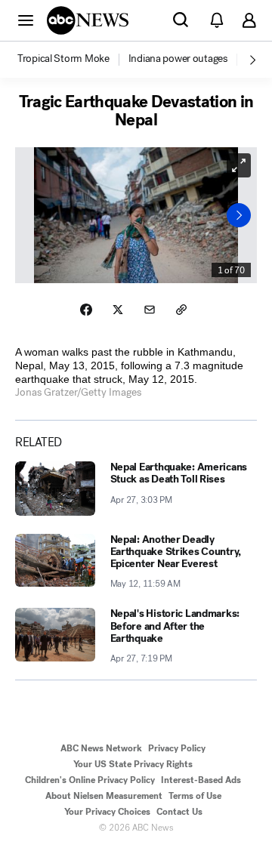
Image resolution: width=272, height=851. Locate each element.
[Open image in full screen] (239, 165)
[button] (25, 19)
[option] (71, 60)
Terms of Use (194, 796)
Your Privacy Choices (107, 812)
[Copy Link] (181, 309)
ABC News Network (101, 748)
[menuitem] (63, 59)
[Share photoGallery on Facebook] (86, 309)
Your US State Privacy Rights (133, 764)
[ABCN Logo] (87, 20)
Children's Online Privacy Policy (90, 780)
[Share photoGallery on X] (118, 309)
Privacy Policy (177, 748)
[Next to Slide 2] (239, 215)
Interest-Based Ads (201, 780)
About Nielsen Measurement (103, 796)
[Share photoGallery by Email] (149, 309)
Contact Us (179, 812)
